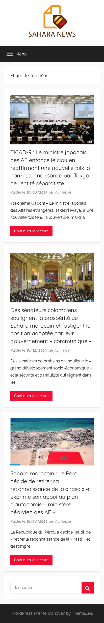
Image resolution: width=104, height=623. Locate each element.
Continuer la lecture (31, 231)
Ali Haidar (63, 192)
